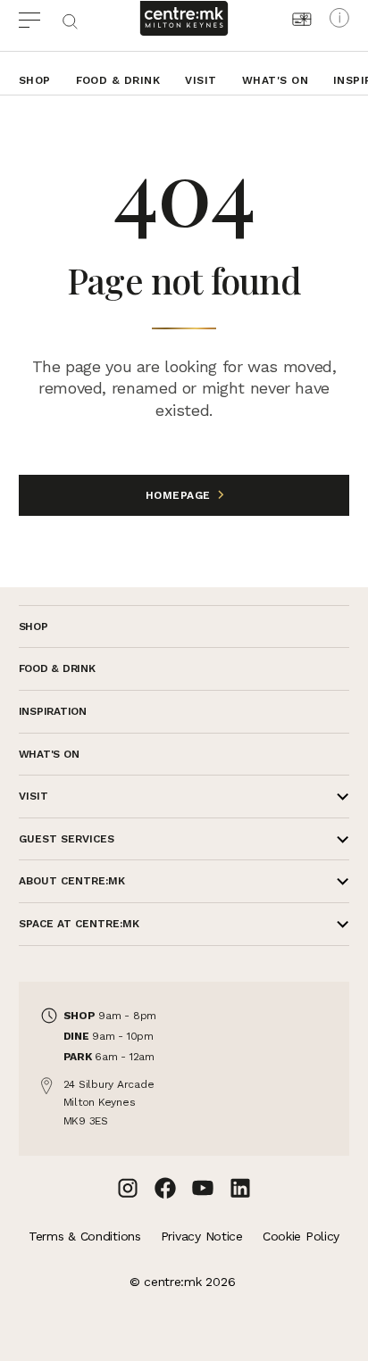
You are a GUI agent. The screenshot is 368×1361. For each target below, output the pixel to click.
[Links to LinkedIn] (240, 1187)
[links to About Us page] (339, 18)
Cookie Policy (301, 1236)
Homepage (180, 495)
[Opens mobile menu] (39, 18)
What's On (275, 80)
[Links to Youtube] (202, 1187)
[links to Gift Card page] (302, 19)
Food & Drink (118, 80)
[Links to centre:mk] (184, 18)
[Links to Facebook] (165, 1187)
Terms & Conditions (85, 1236)
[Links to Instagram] (127, 1187)
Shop (35, 80)
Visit (200, 80)
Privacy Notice (202, 1236)
